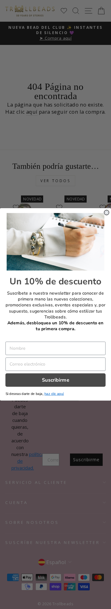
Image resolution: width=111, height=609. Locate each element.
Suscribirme (55, 380)
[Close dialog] (106, 212)
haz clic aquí (54, 394)
